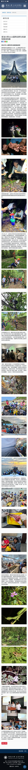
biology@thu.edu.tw (14, 764)
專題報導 (5, 24)
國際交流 (5, 31)
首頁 (5, 12)
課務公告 (5, 29)
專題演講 (5, 26)
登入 (26, 751)
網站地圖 (21, 751)
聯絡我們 (19, 764)
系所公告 (5, 21)
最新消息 (9, 12)
